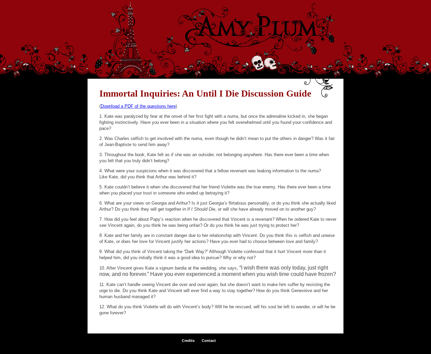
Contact (209, 341)
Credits (188, 341)
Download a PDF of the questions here (138, 106)
